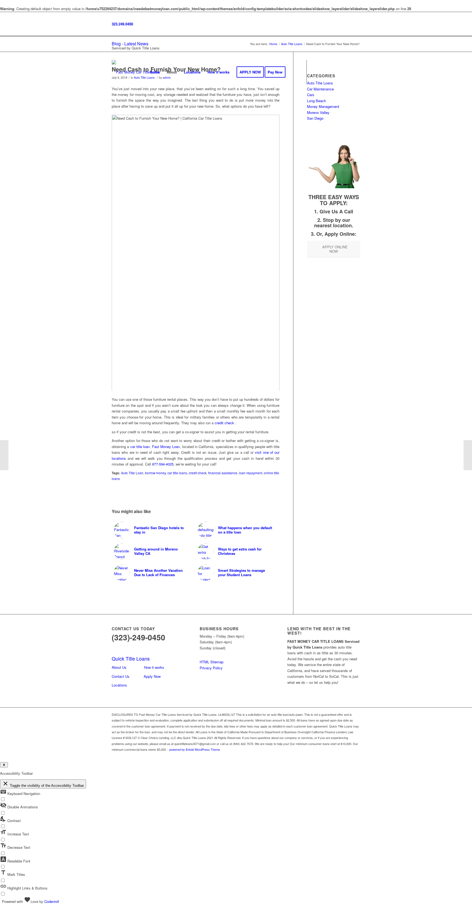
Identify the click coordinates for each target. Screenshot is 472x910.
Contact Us (120, 676)
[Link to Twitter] (340, 72)
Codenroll (51, 901)
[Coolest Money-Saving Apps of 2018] (4, 455)
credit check (224, 422)
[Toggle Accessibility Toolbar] (4, 764)
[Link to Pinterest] (356, 72)
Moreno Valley (318, 112)
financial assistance (222, 473)
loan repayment (250, 473)
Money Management (323, 106)
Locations (119, 685)
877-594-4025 (162, 464)
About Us (119, 667)
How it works (154, 667)
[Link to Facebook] (315, 72)
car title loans (177, 473)
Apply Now (152, 676)
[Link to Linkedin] (348, 72)
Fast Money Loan (166, 446)
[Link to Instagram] (323, 72)
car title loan (140, 446)
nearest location (333, 225)
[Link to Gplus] (332, 72)
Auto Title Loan (132, 473)
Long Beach (316, 100)
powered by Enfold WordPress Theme (194, 749)
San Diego (315, 118)
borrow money (155, 473)
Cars (310, 94)
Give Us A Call (336, 211)
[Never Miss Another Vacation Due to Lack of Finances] (468, 455)
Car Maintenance (320, 89)
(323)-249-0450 (138, 637)
